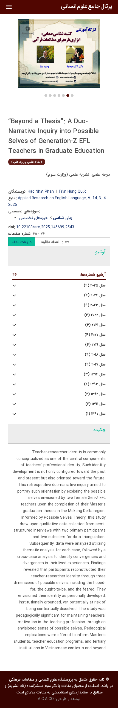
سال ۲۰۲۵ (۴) (95, 285)
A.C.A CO (46, 699)
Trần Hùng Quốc (72, 192)
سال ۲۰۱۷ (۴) (95, 364)
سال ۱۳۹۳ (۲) (95, 384)
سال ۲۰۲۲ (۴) (95, 315)
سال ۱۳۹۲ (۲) (95, 394)
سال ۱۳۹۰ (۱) (96, 414)
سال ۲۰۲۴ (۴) (95, 295)
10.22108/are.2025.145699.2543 (45, 227)
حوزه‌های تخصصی (33, 218)
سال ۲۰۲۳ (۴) (95, 305)
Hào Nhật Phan (41, 192)
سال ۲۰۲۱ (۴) (95, 325)
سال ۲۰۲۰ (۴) (95, 335)
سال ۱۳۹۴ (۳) (95, 374)
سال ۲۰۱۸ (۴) (95, 355)
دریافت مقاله (22, 242)
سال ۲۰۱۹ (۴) (95, 345)
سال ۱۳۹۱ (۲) (95, 404)
